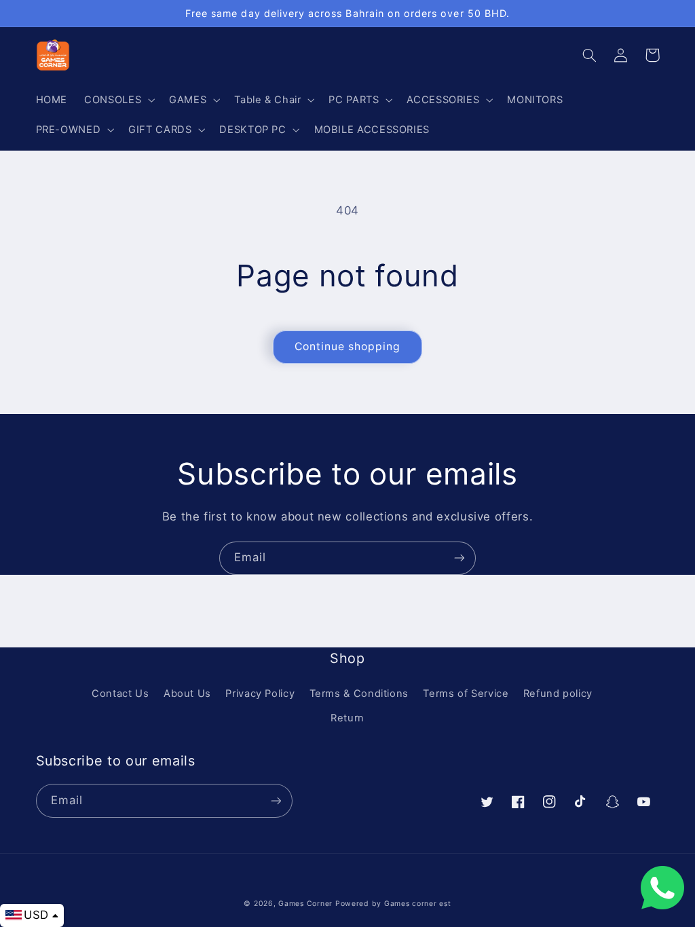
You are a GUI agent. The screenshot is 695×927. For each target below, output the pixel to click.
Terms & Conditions (359, 693)
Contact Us (120, 693)
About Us (187, 693)
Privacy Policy (260, 693)
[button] (118, 100)
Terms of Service (465, 693)
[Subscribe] (459, 558)
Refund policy (558, 693)
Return (347, 718)
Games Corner (306, 903)
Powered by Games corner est (393, 903)
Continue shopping (348, 346)
